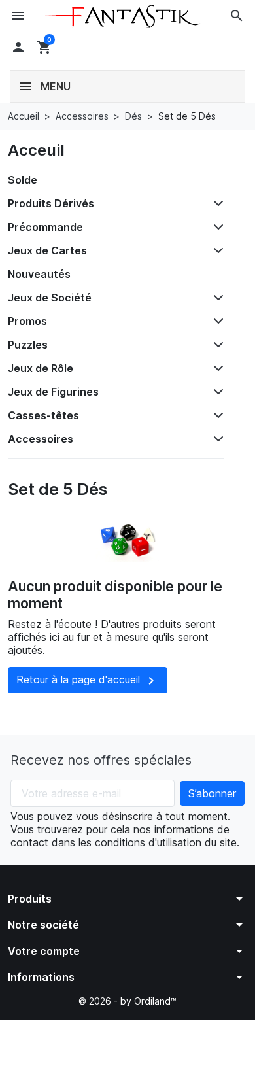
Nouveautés (39, 274)
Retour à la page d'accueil (87, 681)
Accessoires (40, 438)
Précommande (45, 226)
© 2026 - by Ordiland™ (127, 1000)
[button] (236, 15)
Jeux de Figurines (53, 391)
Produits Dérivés (51, 203)
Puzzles (28, 344)
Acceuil (36, 150)
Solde (22, 179)
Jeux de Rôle (40, 368)
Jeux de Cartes (47, 250)
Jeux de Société (50, 297)
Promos (27, 321)
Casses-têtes (43, 415)
